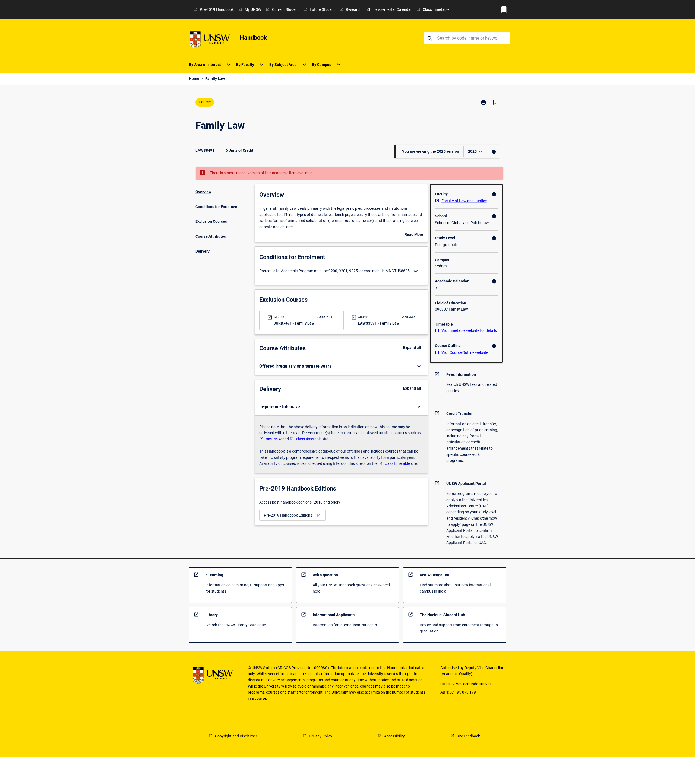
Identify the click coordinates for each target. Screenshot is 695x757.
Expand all (412, 347)
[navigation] (292, 515)
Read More (414, 235)
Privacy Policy (320, 736)
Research (354, 9)
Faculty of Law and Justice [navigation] (464, 201)
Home (194, 79)
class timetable (308, 439)
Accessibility (394, 736)
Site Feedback (468, 736)
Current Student (285, 9)
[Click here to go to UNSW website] (210, 40)
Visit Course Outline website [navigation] (464, 352)
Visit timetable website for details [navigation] (469, 330)
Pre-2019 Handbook (217, 9)
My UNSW (253, 9)
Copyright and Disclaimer (236, 736)
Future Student (322, 9)
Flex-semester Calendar (392, 9)
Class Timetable (436, 9)
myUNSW (274, 439)
